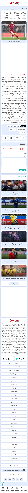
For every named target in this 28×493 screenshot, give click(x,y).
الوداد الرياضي (14, 402)
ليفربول (14, 419)
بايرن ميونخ (14, 430)
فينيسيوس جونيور (14, 465)
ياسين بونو (14, 441)
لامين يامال (14, 462)
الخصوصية (7, 475)
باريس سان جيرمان (14, 426)
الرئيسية (25, 9)
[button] (23, 138)
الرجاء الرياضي (14, 398)
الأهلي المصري (14, 409)
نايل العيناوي (22, 132)
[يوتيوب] (9, 479)
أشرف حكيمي (14, 433)
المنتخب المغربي (21, 129)
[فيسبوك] (21, 479)
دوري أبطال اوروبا (14, 374)
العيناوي (10, 126)
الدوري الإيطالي (14, 388)
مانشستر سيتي (14, 423)
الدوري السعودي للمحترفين (14, 367)
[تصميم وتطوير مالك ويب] (24, 470)
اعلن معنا (17, 475)
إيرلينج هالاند (14, 458)
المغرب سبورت (6, 470)
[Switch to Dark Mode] (2, 484)
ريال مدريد (14, 416)
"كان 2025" (16, 126)
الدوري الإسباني (14, 384)
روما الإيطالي (12, 129)
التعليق (25, 156)
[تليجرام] (5, 479)
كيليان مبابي (14, 455)
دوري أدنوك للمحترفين (14, 370)
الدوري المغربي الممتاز (14, 363)
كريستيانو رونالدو (14, 448)
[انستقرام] (13, 479)
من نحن (21, 475)
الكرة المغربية (21, 9)
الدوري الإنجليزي (14, 381)
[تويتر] (17, 479)
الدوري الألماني (14, 391)
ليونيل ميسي (14, 444)
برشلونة (14, 412)
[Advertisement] (14, 58)
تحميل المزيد (14, 284)
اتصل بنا (12, 475)
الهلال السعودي (14, 405)
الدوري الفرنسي (14, 395)
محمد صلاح (14, 451)
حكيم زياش (14, 437)
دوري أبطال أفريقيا (14, 377)
